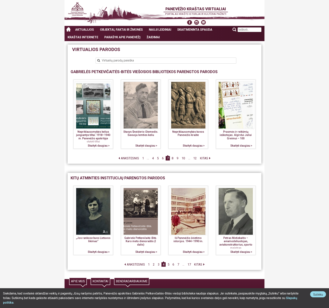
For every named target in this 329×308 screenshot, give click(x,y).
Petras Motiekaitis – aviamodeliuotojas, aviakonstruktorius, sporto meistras (235, 243)
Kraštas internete (83, 37)
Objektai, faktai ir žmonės (121, 29)
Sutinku (319, 295)
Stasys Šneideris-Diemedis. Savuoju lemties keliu (140, 133)
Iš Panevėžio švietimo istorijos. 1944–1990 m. (188, 239)
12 (195, 158)
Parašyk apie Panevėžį (122, 37)
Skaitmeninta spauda (194, 29)
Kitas (204, 158)
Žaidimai (153, 37)
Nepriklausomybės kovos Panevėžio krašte (188, 133)
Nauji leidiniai (160, 29)
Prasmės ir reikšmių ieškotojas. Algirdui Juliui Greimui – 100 (236, 135)
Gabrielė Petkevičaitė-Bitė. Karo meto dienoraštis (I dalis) (140, 241)
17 (189, 264)
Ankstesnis (130, 158)
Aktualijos (84, 29)
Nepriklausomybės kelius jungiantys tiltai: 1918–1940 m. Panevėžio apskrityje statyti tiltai (93, 136)
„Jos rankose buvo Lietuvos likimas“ (93, 239)
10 (183, 158)
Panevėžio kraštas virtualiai (195, 9)
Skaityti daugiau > (99, 145)
